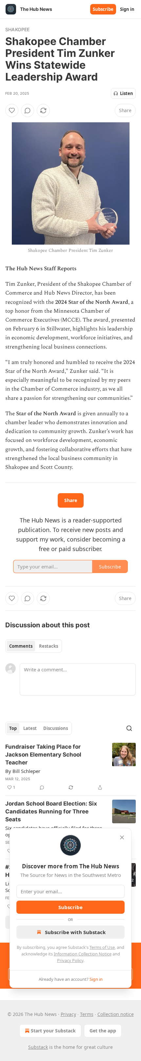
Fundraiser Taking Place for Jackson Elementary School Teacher (43, 754)
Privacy (68, 1014)
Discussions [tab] (55, 728)
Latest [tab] (30, 728)
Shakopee (17, 29)
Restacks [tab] (48, 646)
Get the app (103, 1030)
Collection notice (115, 1014)
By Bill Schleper (22, 771)
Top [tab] (13, 728)
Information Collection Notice (82, 954)
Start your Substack (53, 1030)
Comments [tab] (20, 646)
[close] (122, 837)
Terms (86, 1014)
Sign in (127, 9)
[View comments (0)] (27, 110)
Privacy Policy (70, 960)
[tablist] (33, 646)
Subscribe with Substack (75, 932)
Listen (126, 93)
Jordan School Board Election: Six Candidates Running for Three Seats (51, 811)
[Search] (129, 728)
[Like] (11, 110)
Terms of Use (102, 947)
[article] (70, 767)
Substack (38, 1047)
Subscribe (103, 9)
